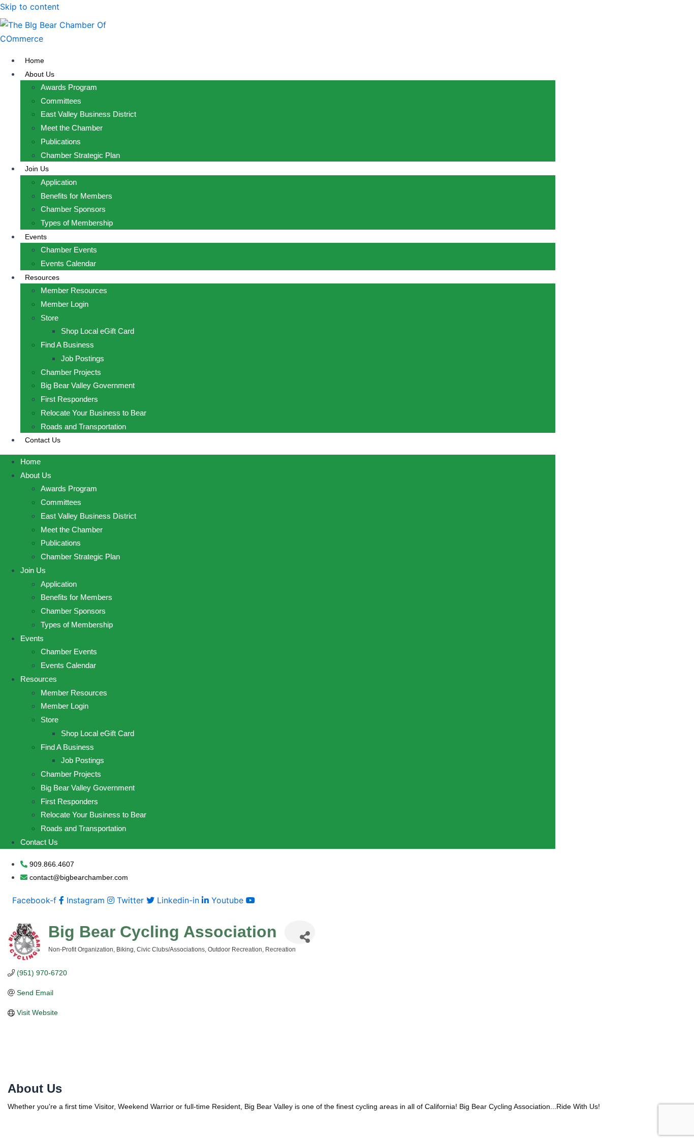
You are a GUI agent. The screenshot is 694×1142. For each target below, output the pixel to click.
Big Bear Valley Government (88, 385)
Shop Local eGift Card (97, 331)
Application (59, 182)
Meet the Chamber (72, 127)
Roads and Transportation (83, 426)
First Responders (69, 399)
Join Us (37, 169)
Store (49, 317)
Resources (42, 277)
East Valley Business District (88, 114)
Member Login (64, 304)
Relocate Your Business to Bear (93, 412)
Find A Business (67, 344)
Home (34, 60)
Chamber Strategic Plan (80, 155)
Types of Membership (77, 222)
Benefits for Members (76, 196)
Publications (61, 141)
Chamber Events (69, 249)
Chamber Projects (71, 372)
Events (36, 237)
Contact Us (42, 440)
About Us (39, 74)
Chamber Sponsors (73, 209)
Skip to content (29, 7)
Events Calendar (68, 263)
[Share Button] (300, 932)
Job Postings (82, 358)
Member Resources (74, 290)
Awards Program (69, 87)
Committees (61, 101)
